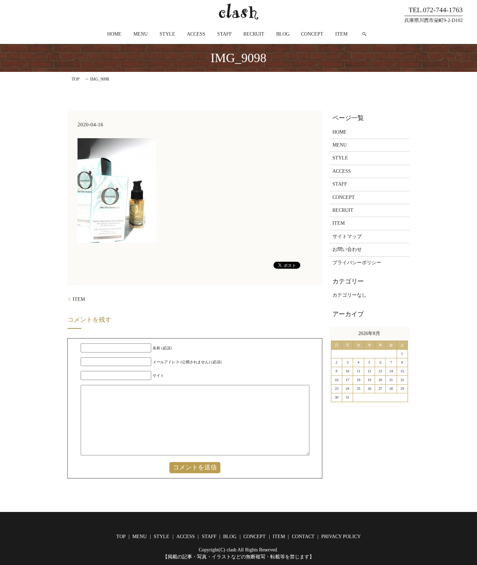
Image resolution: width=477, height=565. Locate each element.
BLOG (282, 34)
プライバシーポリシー (356, 262)
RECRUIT (253, 34)
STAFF (224, 34)
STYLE (167, 34)
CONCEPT (312, 34)
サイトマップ (347, 236)
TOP (76, 79)
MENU (140, 34)
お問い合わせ (347, 249)
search (364, 34)
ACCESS (196, 34)
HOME (114, 34)
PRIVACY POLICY (341, 536)
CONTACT (303, 536)
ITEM (341, 34)
